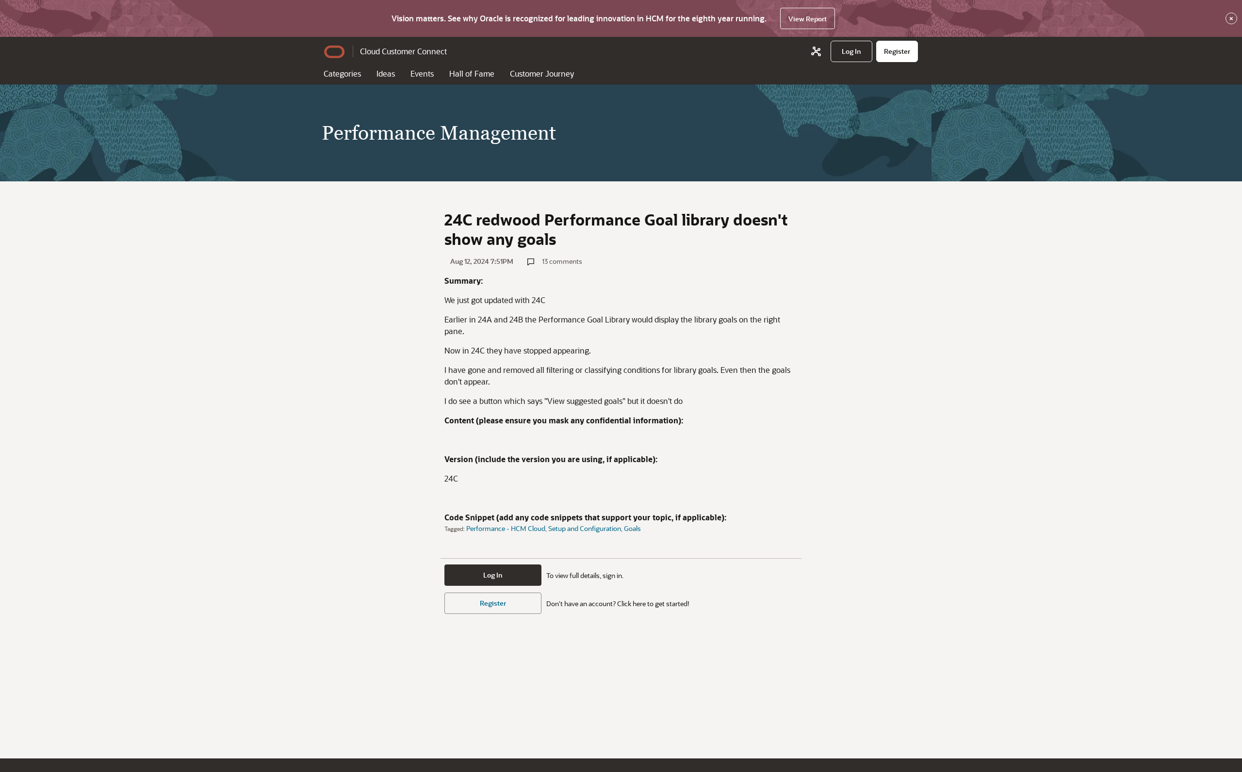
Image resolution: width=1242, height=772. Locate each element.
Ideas (385, 73)
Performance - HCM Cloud (505, 528)
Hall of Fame (471, 73)
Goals (632, 528)
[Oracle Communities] (816, 51)
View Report (807, 18)
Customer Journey (542, 73)
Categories (342, 73)
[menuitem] (851, 51)
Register (493, 603)
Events (422, 73)
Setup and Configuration (584, 528)
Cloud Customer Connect (403, 51)
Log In (493, 574)
